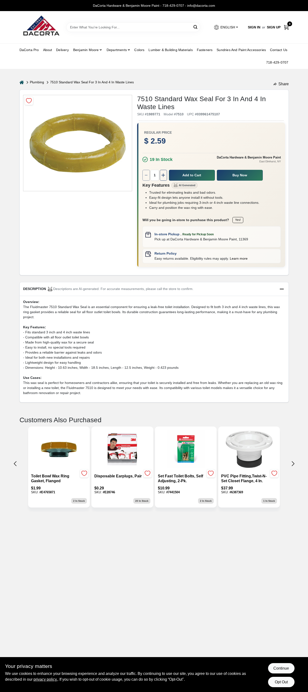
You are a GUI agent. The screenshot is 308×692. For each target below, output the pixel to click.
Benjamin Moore (86, 50)
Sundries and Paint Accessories (241, 50)
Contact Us (278, 50)
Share (283, 84)
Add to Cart (191, 175)
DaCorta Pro (29, 50)
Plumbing (37, 82)
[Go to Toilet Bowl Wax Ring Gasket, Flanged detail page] (59, 449)
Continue (281, 668)
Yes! (238, 220)
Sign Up (274, 27)
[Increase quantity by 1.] (163, 175)
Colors (139, 50)
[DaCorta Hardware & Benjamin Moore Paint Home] (41, 27)
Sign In (254, 27)
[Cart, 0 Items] (286, 27)
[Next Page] (293, 463)
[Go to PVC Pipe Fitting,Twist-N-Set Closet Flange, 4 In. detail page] (249, 449)
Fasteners (205, 50)
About (47, 50)
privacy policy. (45, 679)
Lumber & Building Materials (170, 50)
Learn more (239, 258)
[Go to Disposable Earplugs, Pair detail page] (122, 449)
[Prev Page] (15, 463)
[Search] (195, 27)
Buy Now (239, 175)
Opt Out (281, 682)
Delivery (62, 50)
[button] (226, 27)
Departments (117, 50)
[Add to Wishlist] (29, 101)
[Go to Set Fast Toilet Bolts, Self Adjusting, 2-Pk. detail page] (186, 449)
